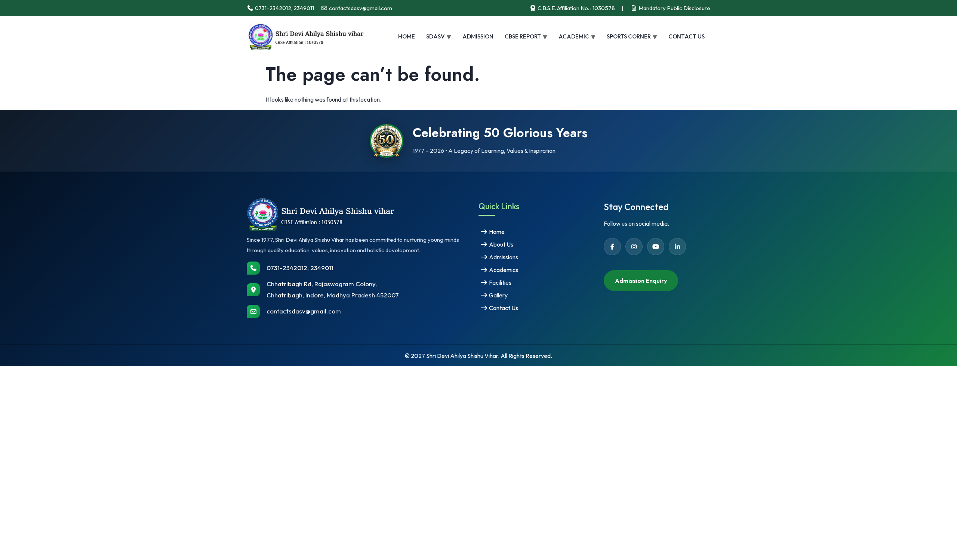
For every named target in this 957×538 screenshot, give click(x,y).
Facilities (499, 282)
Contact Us (686, 36)
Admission (477, 36)
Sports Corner (629, 36)
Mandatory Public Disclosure (673, 8)
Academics (503, 269)
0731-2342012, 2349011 (300, 268)
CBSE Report (523, 36)
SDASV (435, 36)
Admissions (503, 257)
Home (406, 36)
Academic (573, 36)
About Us (500, 244)
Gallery (498, 295)
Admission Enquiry (641, 280)
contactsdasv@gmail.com (304, 311)
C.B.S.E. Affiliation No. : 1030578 (575, 8)
